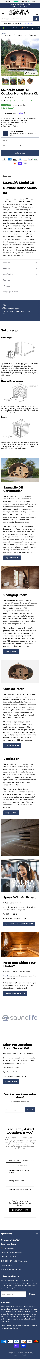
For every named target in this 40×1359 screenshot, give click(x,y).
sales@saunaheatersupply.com (11, 1252)
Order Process (13, 1161)
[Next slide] (37, 81)
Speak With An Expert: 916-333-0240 (19, 924)
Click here (7, 976)
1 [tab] (17, 319)
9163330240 (24, 6)
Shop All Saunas (11, 652)
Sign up (30, 1109)
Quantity (4, 140)
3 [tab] (23, 319)
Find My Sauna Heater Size (15, 993)
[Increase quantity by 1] (20, 145)
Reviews (24, 1)
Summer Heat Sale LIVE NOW (20, 4)
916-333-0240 (8, 1248)
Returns (26, 1161)
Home (3, 33)
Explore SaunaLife (12, 558)
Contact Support (20, 1210)
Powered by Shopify (20, 1355)
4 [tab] (27, 319)
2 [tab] (20, 319)
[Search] (36, 18)
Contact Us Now (11, 1082)
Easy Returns (35, 28)
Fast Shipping (21, 28)
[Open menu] (3, 12)
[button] (5, 81)
